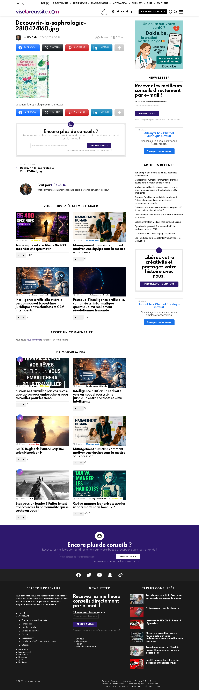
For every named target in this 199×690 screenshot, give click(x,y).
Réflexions (80, 3)
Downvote (23, 255)
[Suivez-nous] (23, 3)
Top (45, 3)
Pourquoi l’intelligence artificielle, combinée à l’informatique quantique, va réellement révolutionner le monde (156, 200)
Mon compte (82, 641)
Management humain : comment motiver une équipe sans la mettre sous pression (99, 249)
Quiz (149, 3)
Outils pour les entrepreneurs (115, 686)
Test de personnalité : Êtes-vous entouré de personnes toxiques (164, 596)
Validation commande (86, 646)
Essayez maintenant (159, 151)
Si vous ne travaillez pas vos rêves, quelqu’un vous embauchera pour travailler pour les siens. (42, 395)
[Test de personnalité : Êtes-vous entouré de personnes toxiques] (136, 599)
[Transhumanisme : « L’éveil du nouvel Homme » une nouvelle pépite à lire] (136, 651)
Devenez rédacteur (110, 681)
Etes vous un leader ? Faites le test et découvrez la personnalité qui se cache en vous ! (42, 507)
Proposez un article (153, 12)
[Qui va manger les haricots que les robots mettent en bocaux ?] (99, 485)
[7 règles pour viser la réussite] (136, 612)
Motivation (119, 3)
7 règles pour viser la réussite (34, 620)
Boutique (162, 3)
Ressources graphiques (141, 686)
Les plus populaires (30, 631)
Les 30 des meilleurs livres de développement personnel (162, 661)
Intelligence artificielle (39, 295)
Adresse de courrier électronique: (151, 102)
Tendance (20, 472)
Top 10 (103, 14)
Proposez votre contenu (159, 284)
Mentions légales (136, 684)
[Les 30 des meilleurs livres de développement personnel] (136, 664)
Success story (27, 638)
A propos (127, 681)
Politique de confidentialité (114, 684)
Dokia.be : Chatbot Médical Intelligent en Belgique (158, 222)
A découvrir (60, 3)
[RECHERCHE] (175, 12)
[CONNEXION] (170, 12)
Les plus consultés (29, 627)
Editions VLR (140, 681)
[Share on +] (119, 47)
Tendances (26, 624)
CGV (158, 686)
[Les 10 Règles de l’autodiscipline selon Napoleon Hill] (42, 431)
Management (99, 3)
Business (137, 3)
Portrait (24, 634)
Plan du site (153, 684)
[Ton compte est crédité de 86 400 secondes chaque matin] (42, 227)
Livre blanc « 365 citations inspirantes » (38, 641)
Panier (79, 644)
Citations (33, 386)
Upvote (18, 255)
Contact (153, 681)
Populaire (20, 359)
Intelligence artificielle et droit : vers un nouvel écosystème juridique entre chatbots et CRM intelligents (156, 190)
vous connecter (34, 340)
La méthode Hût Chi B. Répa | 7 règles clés (155, 233)
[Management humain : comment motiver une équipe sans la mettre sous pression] (99, 227)
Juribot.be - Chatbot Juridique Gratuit (159, 306)
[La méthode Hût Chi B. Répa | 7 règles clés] (136, 624)
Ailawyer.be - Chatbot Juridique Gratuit (159, 134)
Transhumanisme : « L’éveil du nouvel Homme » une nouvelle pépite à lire (162, 650)
